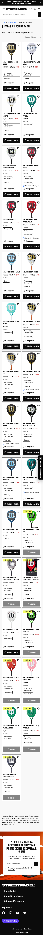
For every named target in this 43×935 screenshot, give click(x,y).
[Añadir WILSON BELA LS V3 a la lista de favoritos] (18, 612)
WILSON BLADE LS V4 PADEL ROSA (31, 679)
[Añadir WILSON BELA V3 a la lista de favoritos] (18, 202)
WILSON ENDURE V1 (10, 529)
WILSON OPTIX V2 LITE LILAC (31, 63)
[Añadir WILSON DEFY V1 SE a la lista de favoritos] (38, 254)
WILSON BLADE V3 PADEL (30, 479)
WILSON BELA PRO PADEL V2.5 (30, 221)
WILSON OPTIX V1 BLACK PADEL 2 (29, 425)
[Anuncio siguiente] (40, 3)
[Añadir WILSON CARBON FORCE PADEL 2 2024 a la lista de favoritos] (18, 560)
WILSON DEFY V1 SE (30, 272)
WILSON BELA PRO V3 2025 (31, 167)
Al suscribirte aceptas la (20, 869)
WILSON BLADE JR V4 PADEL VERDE (11, 727)
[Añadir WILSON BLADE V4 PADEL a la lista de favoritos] (38, 96)
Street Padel (24, 933)
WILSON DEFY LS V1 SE (31, 322)
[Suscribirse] (36, 864)
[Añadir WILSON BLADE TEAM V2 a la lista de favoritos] (38, 512)
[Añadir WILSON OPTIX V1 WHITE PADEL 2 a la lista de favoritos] (18, 148)
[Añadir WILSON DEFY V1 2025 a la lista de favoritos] (38, 354)
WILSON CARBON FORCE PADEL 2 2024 (11, 579)
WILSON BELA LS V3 (10, 629)
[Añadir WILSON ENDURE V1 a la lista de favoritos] (18, 512)
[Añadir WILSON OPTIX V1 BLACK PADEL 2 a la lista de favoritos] (38, 406)
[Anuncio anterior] (2, 3)
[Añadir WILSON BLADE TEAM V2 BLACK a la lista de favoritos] (38, 612)
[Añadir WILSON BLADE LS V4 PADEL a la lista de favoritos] (18, 304)
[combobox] (21, 14)
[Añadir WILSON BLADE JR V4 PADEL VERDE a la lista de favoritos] (18, 708)
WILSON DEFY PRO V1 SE (11, 373)
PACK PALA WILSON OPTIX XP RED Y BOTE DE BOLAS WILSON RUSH (31, 579)
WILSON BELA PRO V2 (11, 678)
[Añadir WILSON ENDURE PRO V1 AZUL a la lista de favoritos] (18, 460)
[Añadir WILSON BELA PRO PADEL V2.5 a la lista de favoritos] (38, 202)
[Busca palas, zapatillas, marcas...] (39, 14)
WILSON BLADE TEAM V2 (31, 530)
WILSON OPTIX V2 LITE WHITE (11, 115)
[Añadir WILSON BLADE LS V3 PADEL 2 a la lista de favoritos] (38, 708)
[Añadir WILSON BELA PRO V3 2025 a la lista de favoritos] (38, 148)
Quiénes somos (16, 929)
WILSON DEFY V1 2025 (31, 372)
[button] (11, 88)
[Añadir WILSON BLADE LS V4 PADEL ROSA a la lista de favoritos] (38, 660)
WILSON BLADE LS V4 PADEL (11, 323)
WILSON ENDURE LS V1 (11, 272)
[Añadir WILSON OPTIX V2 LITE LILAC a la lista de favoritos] (38, 44)
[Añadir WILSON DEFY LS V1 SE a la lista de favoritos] (38, 304)
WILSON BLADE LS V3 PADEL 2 (31, 727)
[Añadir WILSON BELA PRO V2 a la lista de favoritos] (18, 660)
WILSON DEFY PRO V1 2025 (11, 425)
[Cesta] (39, 9)
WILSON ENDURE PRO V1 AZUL (11, 479)
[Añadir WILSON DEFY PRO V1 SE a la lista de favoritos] (18, 354)
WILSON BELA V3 (9, 220)
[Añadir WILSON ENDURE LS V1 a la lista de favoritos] (18, 254)
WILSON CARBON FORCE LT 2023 (9, 776)
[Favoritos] (30, 9)
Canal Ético (28, 929)
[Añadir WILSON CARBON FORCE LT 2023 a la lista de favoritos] (18, 757)
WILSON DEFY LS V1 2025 (10, 63)
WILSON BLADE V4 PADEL (30, 115)
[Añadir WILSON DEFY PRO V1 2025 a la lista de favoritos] (18, 406)
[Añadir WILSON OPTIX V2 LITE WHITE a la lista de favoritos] (18, 96)
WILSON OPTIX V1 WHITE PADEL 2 (9, 167)
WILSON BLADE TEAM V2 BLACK (31, 631)
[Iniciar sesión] (35, 9)
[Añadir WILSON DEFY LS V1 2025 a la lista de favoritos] (18, 44)
